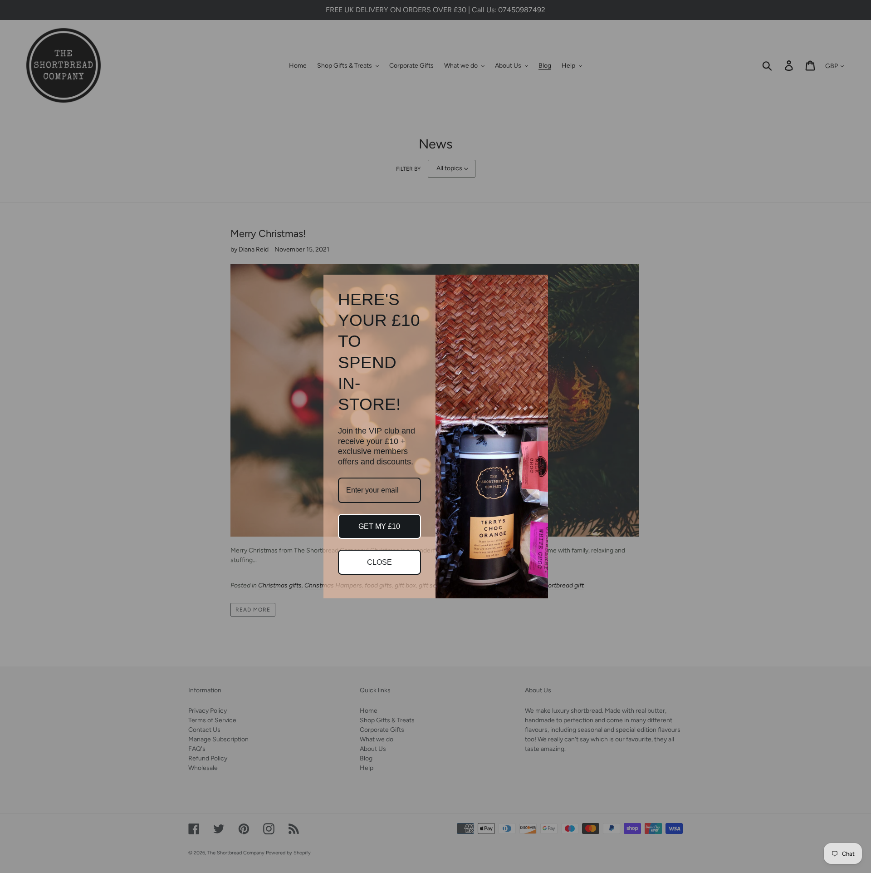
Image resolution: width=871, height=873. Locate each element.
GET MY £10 (379, 526)
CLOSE (379, 562)
